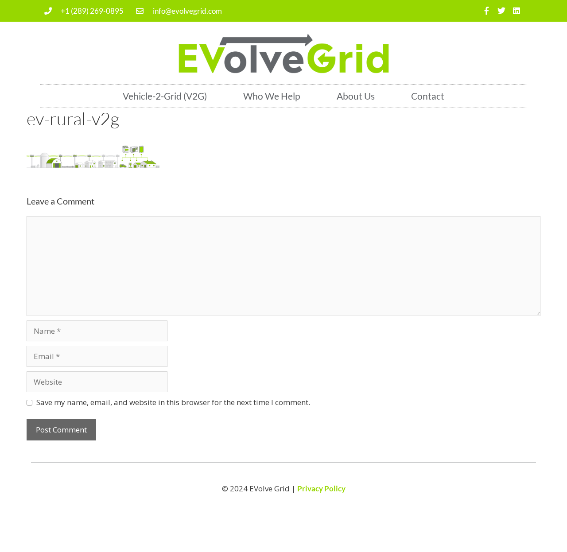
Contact (427, 95)
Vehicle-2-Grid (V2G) (165, 95)
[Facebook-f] (486, 10)
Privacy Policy (321, 488)
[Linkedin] (516, 10)
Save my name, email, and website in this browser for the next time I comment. (173, 402)
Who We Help (271, 95)
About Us (356, 95)
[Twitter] (501, 10)
